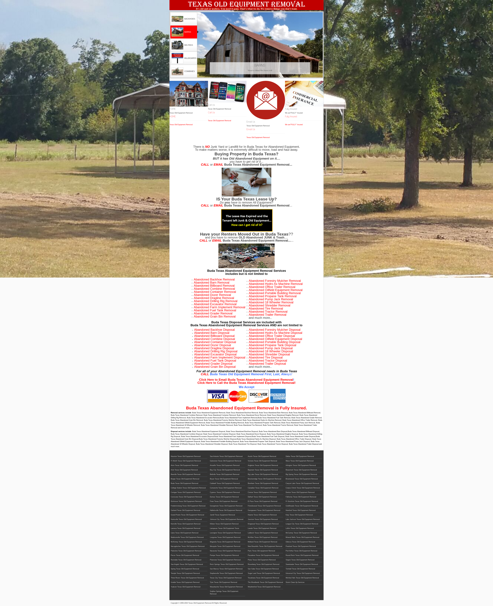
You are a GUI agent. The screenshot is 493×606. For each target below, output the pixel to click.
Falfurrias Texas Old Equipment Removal (301, 497)
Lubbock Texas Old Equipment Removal (263, 533)
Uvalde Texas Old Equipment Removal (185, 582)
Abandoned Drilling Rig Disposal (215, 351)
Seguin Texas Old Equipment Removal (300, 560)
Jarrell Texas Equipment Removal (222, 515)
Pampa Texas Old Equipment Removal (224, 555)
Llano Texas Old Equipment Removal (184, 533)
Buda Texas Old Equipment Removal (184, 483)
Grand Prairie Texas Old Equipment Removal (187, 515)
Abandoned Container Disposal (215, 342)
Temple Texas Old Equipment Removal (185, 573)
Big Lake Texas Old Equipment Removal (263, 474)
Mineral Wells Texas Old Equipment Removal (302, 537)
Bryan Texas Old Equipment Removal (224, 479)
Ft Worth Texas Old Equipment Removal (186, 461)
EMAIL (218, 164)
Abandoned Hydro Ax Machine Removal (276, 284)
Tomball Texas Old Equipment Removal (300, 569)
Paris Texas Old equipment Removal (261, 551)
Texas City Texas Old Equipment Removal (225, 578)
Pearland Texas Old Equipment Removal (301, 546)
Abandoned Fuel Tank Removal (215, 310)
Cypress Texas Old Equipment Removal (225, 492)
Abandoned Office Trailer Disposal (272, 336)
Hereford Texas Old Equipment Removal (301, 510)
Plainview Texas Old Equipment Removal (225, 560)
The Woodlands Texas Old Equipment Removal (265, 582)
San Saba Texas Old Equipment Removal (263, 569)
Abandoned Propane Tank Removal (273, 296)
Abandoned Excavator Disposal (215, 354)
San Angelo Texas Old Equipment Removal (187, 564)
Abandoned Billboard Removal (214, 285)
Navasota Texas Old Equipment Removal (225, 551)
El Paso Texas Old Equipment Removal (262, 501)
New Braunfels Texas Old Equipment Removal (265, 546)
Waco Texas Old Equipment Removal (300, 461)
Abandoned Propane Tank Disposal (272, 345)
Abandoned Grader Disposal (213, 363)
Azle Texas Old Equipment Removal (184, 470)
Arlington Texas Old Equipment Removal (301, 465)
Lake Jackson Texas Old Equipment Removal (303, 519)
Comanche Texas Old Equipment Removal (225, 488)
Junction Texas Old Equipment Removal (263, 519)
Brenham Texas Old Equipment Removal (263, 483)
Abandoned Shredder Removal (269, 305)
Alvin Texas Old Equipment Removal (184, 465)
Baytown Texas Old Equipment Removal (263, 470)
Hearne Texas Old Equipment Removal (262, 515)
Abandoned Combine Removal (214, 288)
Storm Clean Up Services (295, 582)
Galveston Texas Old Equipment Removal (225, 461)
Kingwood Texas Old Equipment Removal (263, 524)
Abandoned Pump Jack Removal (271, 299)
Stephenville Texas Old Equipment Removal (226, 573)
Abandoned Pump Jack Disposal (271, 348)
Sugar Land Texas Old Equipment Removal (264, 573)
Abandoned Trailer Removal (267, 314)
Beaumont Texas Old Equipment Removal (301, 470)
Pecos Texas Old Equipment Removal (185, 555)
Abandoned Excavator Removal (215, 304)
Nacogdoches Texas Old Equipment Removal (188, 546)
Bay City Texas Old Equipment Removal (225, 470)
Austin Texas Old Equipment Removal (262, 456)
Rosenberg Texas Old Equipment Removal (263, 564)
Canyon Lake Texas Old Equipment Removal (302, 483)
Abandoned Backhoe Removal (214, 279)
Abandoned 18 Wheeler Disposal (271, 351)
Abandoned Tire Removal (266, 308)
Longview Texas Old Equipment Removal (225, 537)
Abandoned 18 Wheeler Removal (271, 302)
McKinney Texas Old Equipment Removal (186, 542)
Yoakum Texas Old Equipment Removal (185, 587)
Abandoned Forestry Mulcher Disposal (274, 329)
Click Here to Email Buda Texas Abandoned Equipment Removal (246, 379)
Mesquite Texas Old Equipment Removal (225, 546)
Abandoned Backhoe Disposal (214, 329)
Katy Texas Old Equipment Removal (299, 515)
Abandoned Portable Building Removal (275, 293)
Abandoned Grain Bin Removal (215, 316)
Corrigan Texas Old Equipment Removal (186, 492)
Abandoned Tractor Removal (268, 311)
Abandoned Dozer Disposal (212, 345)
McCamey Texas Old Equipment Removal (301, 533)
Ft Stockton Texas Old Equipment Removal (302, 501)
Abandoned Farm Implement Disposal (219, 357)
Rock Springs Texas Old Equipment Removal (227, 564)
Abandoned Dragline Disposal (214, 348)
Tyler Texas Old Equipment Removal (223, 582)
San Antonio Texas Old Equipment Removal (226, 456)
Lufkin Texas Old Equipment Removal (300, 528)
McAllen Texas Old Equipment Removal (262, 537)
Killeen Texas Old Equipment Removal (224, 524)
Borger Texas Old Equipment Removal (185, 479)
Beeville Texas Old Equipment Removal (185, 474)
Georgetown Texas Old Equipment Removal (226, 506)
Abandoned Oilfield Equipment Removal (275, 290)
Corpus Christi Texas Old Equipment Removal (303, 488)
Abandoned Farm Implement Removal (219, 307)
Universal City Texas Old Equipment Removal (303, 573)
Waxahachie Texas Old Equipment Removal (226, 587)
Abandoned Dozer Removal (212, 295)
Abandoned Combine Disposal (214, 339)
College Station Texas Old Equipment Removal (188, 488)
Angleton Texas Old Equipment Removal (263, 465)
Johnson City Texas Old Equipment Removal (226, 519)
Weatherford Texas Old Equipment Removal (264, 587)
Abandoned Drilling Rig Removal (215, 301)
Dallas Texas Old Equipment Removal (300, 456)
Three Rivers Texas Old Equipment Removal (187, 578)
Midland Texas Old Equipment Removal (262, 542)
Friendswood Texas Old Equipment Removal (264, 506)
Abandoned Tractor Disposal (268, 360)
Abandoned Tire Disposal (266, 357)
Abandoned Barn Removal (211, 282)
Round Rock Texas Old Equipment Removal (302, 555)
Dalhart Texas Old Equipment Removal (262, 497)
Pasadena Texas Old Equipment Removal (263, 555)
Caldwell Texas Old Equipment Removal (225, 483)
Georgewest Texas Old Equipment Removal (264, 510)
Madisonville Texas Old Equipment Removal (187, 537)
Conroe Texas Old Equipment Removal (262, 492)
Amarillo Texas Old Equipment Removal (225, 465)
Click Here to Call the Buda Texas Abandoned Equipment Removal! (246, 382)
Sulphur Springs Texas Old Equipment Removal (224, 592)
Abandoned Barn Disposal (211, 332)
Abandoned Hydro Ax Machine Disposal (275, 332)
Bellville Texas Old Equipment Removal (224, 474)
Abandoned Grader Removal (213, 313)
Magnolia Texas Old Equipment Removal (225, 542)
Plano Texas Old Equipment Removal (262, 560)
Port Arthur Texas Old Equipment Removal (301, 551)
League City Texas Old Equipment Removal (302, 524)
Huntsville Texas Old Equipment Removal (186, 519)
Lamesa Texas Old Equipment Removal (185, 528)
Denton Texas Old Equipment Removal (300, 492)
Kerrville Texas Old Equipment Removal (185, 524)
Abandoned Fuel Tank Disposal (215, 360)
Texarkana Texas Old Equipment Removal (263, 578)
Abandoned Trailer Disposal (267, 363)
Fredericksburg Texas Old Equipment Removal (188, 506)
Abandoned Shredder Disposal (269, 354)
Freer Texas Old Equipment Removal (223, 501)
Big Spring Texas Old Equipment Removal (301, 474)
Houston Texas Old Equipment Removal (186, 456)
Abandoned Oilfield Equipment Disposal (275, 339)
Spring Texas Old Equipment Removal (185, 569)
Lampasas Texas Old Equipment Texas (224, 528)
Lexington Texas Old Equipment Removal (225, 533)
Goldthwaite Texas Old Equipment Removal (302, 506)
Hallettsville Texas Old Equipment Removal (226, 510)
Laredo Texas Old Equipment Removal (262, 528)
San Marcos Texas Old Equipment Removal (226, 569)
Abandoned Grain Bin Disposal (215, 366)
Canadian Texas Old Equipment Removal (263, 488)
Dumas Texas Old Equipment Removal (224, 497)
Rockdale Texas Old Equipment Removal (186, 560)
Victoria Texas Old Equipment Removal (262, 461)
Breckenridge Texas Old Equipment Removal (264, 479)
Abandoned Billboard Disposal (214, 336)
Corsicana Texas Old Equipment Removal (186, 497)
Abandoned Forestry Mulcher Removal (275, 280)
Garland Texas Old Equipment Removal (185, 510)
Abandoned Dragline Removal (214, 298)
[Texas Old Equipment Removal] (246, 5)
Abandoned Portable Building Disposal (274, 342)
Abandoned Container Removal (215, 291)
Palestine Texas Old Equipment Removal (186, 551)
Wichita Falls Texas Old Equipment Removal (302, 578)
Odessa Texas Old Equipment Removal (300, 542)
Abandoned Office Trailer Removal (272, 287)
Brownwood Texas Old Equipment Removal (302, 479)
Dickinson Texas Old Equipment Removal (186, 501)
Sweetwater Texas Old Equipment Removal (302, 564)
